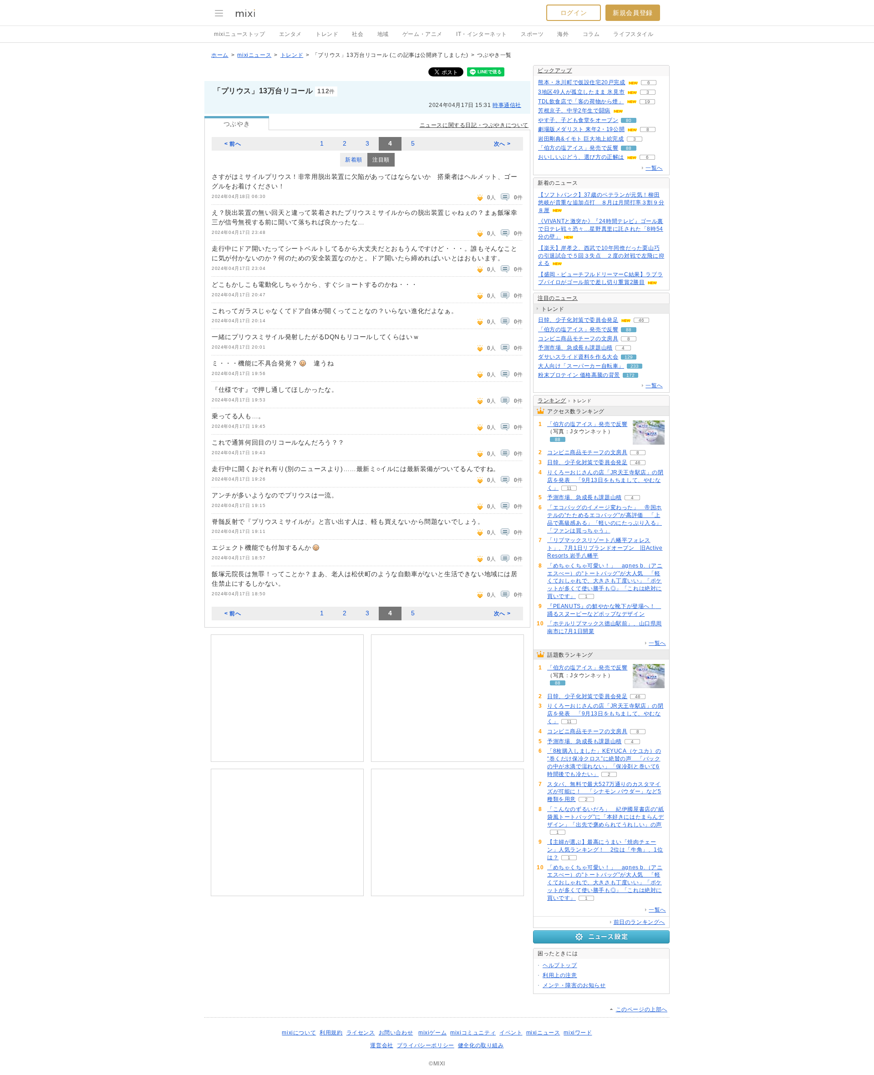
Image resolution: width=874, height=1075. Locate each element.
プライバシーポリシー (425, 1045)
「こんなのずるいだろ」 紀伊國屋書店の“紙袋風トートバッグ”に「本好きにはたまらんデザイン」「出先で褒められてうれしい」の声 (605, 817)
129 (629, 357)
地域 (383, 34)
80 (628, 120)
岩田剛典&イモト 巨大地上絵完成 (581, 139)
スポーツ (532, 34)
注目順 (381, 160)
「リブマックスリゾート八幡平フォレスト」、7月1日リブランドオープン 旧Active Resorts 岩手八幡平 (604, 548)
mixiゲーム (432, 1032)
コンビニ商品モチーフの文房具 (578, 338)
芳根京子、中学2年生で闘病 (574, 110)
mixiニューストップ (239, 34)
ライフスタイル (633, 34)
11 (569, 488)
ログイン (573, 12)
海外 (563, 34)
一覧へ (654, 168)
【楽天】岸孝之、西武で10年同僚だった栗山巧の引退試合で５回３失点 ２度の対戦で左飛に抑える (601, 256)
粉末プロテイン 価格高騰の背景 (579, 375)
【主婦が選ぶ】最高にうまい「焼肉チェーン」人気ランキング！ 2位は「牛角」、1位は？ (605, 850)
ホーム (220, 55)
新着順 (353, 160)
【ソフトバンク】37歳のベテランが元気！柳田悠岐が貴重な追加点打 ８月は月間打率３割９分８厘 (601, 202)
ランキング (552, 400)
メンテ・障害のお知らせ (574, 985)
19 (647, 101)
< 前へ (232, 144)
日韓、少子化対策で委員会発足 (578, 320)
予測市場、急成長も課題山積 (575, 348)
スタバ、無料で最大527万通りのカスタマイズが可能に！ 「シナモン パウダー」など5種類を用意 (604, 792)
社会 (357, 34)
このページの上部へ (641, 1009)
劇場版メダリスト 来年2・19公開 (581, 129)
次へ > (502, 144)
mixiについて (299, 1032)
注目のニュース (558, 298)
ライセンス (360, 1032)
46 (641, 320)
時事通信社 (507, 105)
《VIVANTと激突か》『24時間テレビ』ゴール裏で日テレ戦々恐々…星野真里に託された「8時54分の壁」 (600, 229)
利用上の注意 (560, 975)
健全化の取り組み (481, 1045)
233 (634, 366)
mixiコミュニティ (473, 1032)
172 (630, 375)
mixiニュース (254, 55)
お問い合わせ (396, 1032)
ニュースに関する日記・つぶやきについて (474, 125)
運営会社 (381, 1045)
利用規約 (331, 1032)
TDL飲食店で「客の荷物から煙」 (581, 101)
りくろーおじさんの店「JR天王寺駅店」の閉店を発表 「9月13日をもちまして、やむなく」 (605, 480)
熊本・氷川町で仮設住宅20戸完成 (581, 82)
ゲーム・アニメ (422, 34)
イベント (510, 1032)
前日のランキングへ (639, 922)
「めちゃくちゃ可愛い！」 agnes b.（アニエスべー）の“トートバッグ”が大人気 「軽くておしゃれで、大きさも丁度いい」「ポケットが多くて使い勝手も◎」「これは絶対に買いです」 (604, 581)
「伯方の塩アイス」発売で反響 (578, 148)
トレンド (326, 34)
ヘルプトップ (560, 965)
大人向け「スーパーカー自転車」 (581, 366)
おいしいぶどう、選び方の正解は (581, 157)
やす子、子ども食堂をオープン (578, 120)
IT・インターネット (481, 34)
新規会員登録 (633, 12)
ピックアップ (555, 70)
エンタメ (290, 34)
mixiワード (578, 1032)
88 (628, 148)
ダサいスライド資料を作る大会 (578, 357)
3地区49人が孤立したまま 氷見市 (581, 92)
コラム (591, 34)
